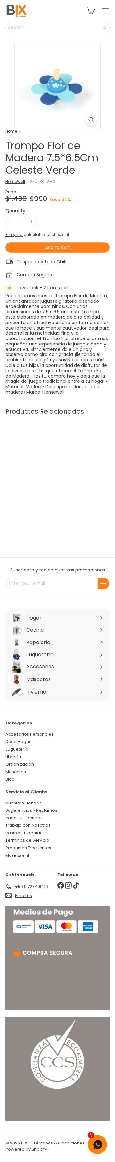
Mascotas (15, 772)
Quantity (15, 211)
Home (11, 131)
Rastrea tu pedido (24, 833)
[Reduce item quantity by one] (10, 222)
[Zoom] (91, 120)
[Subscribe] (103, 583)
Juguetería (16, 749)
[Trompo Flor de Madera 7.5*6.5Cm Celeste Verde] (45, 469)
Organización (19, 764)
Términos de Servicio (27, 840)
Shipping (14, 234)
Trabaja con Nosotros (27, 825)
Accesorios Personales (29, 734)
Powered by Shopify (26, 1149)
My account (17, 856)
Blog (10, 779)
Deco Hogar (18, 741)
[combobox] (57, 27)
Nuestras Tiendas (23, 803)
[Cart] (90, 11)
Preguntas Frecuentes (28, 848)
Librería (13, 757)
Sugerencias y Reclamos (31, 810)
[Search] (105, 27)
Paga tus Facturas (23, 818)
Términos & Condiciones (59, 1143)
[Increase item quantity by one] (31, 222)
